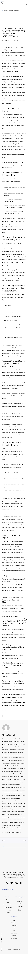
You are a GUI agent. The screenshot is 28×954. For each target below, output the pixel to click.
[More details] (24, 620)
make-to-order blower (16, 100)
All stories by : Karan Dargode (11, 832)
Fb (1, 939)
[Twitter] (8, 952)
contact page (21, 524)
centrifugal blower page (16, 519)
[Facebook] (11, 952)
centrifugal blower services (8, 524)
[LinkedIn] (17, 952)
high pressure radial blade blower (11, 395)
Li (1, 933)
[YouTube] (20, 952)
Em (1, 942)
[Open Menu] (26, 4)
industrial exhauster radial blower (10, 416)
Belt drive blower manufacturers (9, 716)
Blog (16, 40)
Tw (1, 936)
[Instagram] (14, 952)
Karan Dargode (6, 40)
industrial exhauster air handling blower (11, 406)
